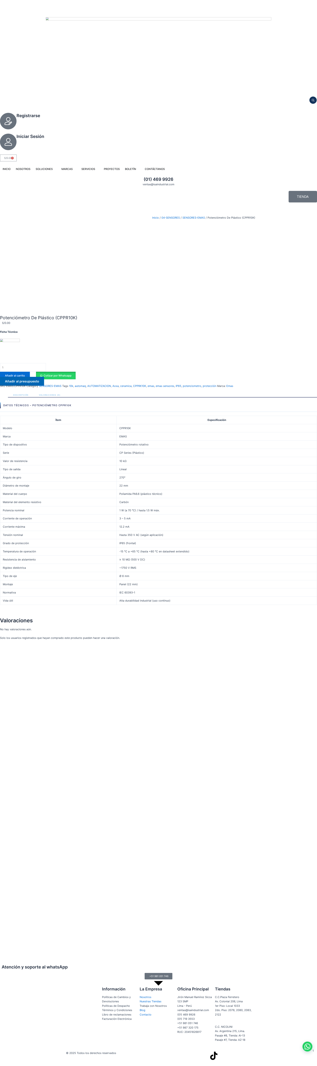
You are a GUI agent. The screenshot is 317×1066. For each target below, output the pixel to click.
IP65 (178, 386)
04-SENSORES (170, 217)
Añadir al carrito (15, 375)
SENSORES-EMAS (193, 217)
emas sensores (165, 386)
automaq (80, 386)
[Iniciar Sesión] (8, 142)
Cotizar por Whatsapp (57, 375)
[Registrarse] (8, 121)
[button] (56, 375)
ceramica (126, 386)
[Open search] (313, 100)
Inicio (155, 217)
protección (209, 386)
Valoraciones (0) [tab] (49, 395)
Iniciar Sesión (30, 136)
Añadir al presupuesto (22, 381)
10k (71, 386)
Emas (229, 386)
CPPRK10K (139, 386)
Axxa (115, 386)
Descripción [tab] (20, 395)
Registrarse (28, 115)
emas (151, 386)
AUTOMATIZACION (99, 386)
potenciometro (192, 386)
